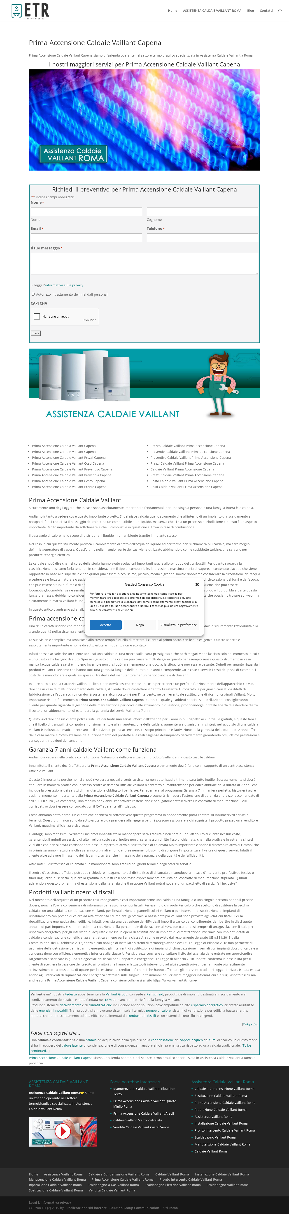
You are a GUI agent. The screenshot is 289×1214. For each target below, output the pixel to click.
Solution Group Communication (134, 1208)
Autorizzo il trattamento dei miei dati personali (72, 294)
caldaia (91, 1040)
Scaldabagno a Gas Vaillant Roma (113, 1185)
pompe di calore (158, 1010)
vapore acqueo (191, 1040)
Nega (140, 625)
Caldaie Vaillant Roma (211, 1151)
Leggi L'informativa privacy (50, 1202)
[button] (197, 584)
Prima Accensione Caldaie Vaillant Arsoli (143, 1113)
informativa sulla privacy (64, 285)
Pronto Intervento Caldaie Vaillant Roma (225, 1130)
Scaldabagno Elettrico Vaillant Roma (173, 1185)
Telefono (156, 228)
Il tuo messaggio (46, 248)
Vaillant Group (117, 994)
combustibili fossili (142, 1015)
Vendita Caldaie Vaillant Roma (112, 1190)
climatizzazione (100, 1005)
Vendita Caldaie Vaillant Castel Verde (141, 1127)
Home (172, 11)
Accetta (105, 625)
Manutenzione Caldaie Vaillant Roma (222, 1144)
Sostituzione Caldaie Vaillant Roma (221, 1095)
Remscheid (155, 994)
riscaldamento (70, 1005)
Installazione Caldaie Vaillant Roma (221, 1123)
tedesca (71, 994)
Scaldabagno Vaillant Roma (215, 1137)
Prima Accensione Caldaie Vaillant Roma (225, 1102)
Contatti (266, 11)
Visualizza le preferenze (179, 625)
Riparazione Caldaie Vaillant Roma (221, 1109)
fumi (212, 1040)
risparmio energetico (207, 1005)
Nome (35, 219)
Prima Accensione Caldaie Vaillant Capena (61, 1058)
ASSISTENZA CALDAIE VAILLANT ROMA (212, 11)
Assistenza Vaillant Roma (213, 1116)
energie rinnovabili (53, 1010)
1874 (108, 999)
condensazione (162, 1040)
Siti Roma (170, 1208)
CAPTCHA (39, 303)
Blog (250, 11)
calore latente (72, 1045)
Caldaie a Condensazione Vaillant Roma (224, 1088)
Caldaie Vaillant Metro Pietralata (137, 1120)
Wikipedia (250, 1024)
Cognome (154, 219)
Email (37, 228)
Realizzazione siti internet (87, 1208)
